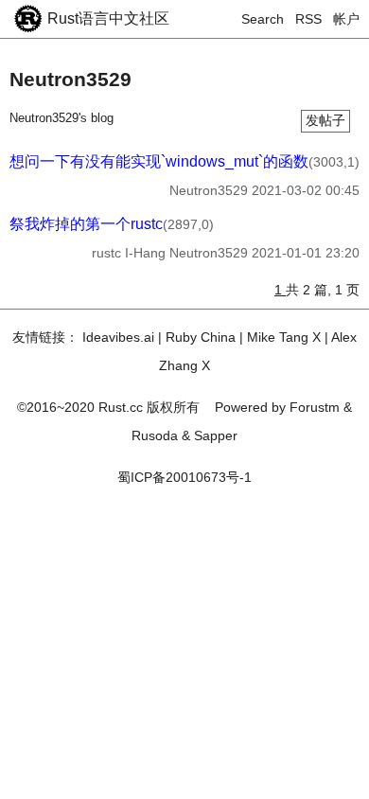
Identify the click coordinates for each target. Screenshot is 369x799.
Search (262, 19)
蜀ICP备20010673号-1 (184, 477)
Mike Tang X (284, 337)
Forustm (315, 407)
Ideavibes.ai (118, 337)
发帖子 (325, 120)
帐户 (346, 19)
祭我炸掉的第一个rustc (86, 224)
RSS (308, 19)
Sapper (215, 435)
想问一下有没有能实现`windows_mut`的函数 (158, 161)
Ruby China (201, 337)
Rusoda (155, 435)
